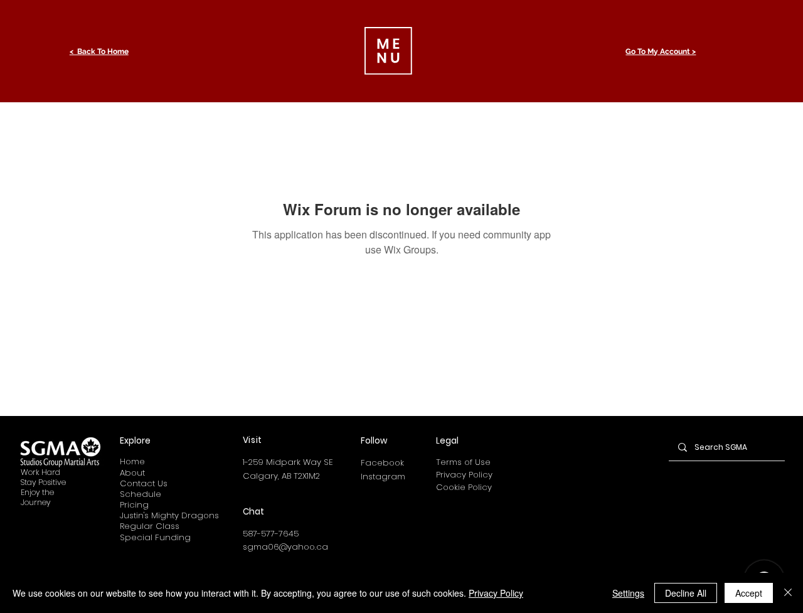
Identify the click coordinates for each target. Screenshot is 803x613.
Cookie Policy (464, 487)
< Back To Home (99, 51)
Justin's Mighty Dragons (169, 515)
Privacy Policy (464, 475)
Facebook (382, 463)
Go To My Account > (660, 51)
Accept (748, 593)
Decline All (685, 593)
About (132, 473)
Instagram (383, 476)
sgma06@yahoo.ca (285, 547)
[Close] (787, 593)
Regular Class (149, 526)
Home (132, 461)
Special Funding (155, 537)
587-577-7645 (271, 534)
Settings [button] (628, 593)
